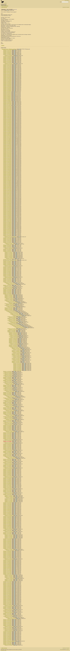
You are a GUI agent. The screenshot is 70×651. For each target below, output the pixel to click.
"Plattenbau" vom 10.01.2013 (7, 72)
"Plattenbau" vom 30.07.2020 (13, 338)
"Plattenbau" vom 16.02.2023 (7, 506)
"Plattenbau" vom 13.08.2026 (9, 645)
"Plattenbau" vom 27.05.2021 (10, 258)
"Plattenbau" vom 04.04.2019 (7, 394)
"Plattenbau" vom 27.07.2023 (9, 499)
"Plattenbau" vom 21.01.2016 (7, 199)
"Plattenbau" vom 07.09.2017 (7, 275)
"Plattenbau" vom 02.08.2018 (13, 302)
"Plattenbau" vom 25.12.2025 (11, 618)
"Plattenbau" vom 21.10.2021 (16, 358)
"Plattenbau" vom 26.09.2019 (7, 402)
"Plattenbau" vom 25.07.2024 (7, 559)
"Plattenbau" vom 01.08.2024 (7, 560)
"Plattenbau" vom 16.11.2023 (9, 531)
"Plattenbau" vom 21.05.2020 (10, 419)
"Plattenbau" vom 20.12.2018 (7, 388)
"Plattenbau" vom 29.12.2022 (17, 370)
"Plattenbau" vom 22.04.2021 (16, 350)
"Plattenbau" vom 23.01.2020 (7, 411)
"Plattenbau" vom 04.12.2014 (7, 152)
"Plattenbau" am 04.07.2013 (7, 92)
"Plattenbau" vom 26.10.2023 (9, 529)
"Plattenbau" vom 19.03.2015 (7, 164)
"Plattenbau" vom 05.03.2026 (9, 626)
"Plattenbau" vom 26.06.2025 (10, 578)
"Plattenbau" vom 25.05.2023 (7, 516)
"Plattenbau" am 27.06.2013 (7, 91)
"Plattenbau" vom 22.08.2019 (14, 324)
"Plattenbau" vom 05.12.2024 (7, 574)
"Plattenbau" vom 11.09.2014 (7, 142)
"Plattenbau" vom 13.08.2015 (7, 181)
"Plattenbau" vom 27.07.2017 (7, 270)
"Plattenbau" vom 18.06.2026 (7, 638)
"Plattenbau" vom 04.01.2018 (7, 287)
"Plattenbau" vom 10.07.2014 (7, 135)
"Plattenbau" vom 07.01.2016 (7, 198)
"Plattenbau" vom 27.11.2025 (9, 615)
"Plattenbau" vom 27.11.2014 (7, 151)
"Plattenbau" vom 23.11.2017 (9, 282)
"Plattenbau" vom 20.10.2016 (7, 231)
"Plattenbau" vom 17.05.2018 (7, 373)
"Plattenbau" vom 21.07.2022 (9, 476)
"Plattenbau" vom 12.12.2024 (7, 581)
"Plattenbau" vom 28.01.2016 (7, 200)
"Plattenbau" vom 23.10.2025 (7, 611)
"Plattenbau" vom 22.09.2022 (7, 483)
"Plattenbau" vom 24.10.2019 (9, 404)
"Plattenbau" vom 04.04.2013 (7, 82)
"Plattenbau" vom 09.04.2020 (7, 416)
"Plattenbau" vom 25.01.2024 (7, 540)
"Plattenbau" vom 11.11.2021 (16, 360)
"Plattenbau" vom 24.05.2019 (9, 398)
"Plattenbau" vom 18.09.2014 (7, 143)
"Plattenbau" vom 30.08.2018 (7, 378)
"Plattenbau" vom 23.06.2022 (7, 473)
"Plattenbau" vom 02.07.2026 (7, 640)
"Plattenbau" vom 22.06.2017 (7, 266)
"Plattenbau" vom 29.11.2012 (7, 67)
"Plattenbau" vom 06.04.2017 (7, 251)
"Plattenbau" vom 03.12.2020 (7, 436)
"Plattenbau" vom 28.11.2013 (7, 109)
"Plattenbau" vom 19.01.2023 (7, 503)
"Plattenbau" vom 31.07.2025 (7, 603)
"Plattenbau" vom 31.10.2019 (11, 330)
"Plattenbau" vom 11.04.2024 (7, 548)
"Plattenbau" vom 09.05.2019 (13, 317)
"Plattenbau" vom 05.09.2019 (17, 326)
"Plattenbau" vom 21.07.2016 (7, 220)
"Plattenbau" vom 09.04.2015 (7, 166)
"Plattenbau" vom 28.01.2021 (13, 346)
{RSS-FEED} (61, 649)
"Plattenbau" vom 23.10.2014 (7, 147)
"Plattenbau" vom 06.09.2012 (7, 57)
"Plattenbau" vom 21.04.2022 (7, 467)
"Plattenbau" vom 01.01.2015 (7, 155)
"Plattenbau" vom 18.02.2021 (9, 439)
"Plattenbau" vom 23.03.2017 (7, 249)
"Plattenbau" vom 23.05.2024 (7, 553)
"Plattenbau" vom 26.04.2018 (7, 371)
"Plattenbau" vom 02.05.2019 (11, 316)
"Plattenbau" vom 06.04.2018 (9, 295)
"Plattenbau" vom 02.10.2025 (9, 609)
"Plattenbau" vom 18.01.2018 (9, 255)
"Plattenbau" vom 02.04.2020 (10, 415)
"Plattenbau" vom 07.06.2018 (10, 298)
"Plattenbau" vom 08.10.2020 (10, 431)
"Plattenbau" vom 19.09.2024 (7, 566)
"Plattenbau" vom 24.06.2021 (16, 353)
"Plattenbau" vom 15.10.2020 (13, 340)
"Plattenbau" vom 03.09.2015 (7, 183)
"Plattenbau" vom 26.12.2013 (7, 112)
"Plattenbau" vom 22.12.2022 (7, 493)
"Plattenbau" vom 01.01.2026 (7, 619)
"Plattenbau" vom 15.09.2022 (7, 482)
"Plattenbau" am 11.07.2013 (7, 93)
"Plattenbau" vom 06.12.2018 (7, 386)
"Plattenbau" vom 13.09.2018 (9, 305)
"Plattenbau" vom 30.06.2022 (7, 474)
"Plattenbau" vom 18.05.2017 (7, 262)
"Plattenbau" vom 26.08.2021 (7, 451)
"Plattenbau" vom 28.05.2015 (7, 172)
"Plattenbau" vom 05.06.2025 (7, 599)
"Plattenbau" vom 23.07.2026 (7, 642)
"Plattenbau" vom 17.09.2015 (7, 185)
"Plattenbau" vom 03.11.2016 (7, 232)
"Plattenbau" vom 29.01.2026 (7, 622)
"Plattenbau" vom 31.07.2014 (7, 137)
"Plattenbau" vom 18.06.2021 (7, 446)
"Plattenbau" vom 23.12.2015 (7, 196)
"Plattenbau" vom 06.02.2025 (7, 586)
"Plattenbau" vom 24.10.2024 (7, 570)
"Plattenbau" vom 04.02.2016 (7, 201)
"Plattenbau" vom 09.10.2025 (7, 610)
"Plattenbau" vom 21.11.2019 (10, 406)
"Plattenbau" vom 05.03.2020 (13, 333)
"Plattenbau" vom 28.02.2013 (7, 78)
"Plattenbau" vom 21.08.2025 (9, 605)
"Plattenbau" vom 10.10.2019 (13, 329)
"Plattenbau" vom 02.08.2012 (7, 52)
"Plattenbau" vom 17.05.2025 (7, 594)
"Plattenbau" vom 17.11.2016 (7, 234)
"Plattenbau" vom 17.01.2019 (7, 389)
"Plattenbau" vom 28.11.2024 (7, 573)
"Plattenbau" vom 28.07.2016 (7, 221)
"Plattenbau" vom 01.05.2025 (9, 576)
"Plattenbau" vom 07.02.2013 (7, 75)
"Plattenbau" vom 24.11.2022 (7, 490)
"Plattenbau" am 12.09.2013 (7, 100)
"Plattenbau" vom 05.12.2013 (7, 110)
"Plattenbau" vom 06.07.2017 (7, 268)
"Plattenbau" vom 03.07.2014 (7, 134)
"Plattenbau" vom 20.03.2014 (7, 122)
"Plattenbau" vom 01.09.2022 (7, 480)
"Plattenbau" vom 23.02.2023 (7, 507)
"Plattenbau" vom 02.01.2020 (7, 409)
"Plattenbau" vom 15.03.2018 (7, 293)
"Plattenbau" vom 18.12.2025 (10, 617)
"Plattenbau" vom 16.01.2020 (10, 410)
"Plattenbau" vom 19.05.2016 (7, 213)
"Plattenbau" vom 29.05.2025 (7, 598)
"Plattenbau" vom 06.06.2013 (7, 89)
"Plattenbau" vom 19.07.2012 (7, 50)
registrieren (67, 0)
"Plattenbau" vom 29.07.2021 (7, 449)
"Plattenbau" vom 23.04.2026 (7, 632)
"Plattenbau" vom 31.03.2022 (7, 465)
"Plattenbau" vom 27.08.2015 (7, 182)
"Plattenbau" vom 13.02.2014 (7, 118)
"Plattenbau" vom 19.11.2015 (7, 192)
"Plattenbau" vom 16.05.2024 (7, 552)
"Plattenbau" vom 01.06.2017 (7, 263)
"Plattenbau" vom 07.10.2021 (7, 454)
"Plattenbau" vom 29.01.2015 (7, 158)
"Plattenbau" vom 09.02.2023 (7, 505)
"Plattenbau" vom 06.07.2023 (10, 497)
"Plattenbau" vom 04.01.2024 (9, 535)
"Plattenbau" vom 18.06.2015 (7, 174)
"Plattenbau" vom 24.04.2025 (7, 595)
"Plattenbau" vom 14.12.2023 (7, 533)
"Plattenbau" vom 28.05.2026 (7, 636)
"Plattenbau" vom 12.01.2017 (7, 241)
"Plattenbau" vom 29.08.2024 (7, 563)
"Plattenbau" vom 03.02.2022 (7, 462)
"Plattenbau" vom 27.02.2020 (13, 332)
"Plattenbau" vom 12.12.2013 (7, 111)
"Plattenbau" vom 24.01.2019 (9, 390)
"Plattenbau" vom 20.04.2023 (7, 512)
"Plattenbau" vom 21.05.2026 (7, 635)
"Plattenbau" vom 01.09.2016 (7, 225)
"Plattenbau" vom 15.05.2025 (7, 596)
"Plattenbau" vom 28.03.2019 (14, 313)
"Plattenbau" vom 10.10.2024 (7, 568)
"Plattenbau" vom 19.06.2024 (9, 577)
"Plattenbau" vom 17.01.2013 (7, 73)
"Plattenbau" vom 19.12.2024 (7, 582)
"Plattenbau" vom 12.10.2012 (7, 61)
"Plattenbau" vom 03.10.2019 (11, 328)
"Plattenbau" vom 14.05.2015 (7, 170)
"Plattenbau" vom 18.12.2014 (7, 153)
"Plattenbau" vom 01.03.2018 (7, 291)
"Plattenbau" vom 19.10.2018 (9, 381)
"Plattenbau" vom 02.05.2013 (7, 85)
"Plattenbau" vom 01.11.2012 (7, 64)
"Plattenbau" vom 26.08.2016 (7, 224)
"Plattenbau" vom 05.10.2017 (9, 265)
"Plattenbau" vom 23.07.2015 (7, 178)
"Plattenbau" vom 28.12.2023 (9, 534)
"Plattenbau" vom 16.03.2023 (9, 495)
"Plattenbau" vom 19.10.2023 (7, 528)
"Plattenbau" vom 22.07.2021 (7, 448)
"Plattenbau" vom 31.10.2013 (7, 106)
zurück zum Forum (4, 7)
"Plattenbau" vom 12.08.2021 (16, 355)
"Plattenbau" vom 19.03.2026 (7, 628)
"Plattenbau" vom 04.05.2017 (7, 261)
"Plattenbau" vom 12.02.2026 (7, 624)
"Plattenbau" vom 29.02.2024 (7, 543)
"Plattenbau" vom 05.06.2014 (7, 131)
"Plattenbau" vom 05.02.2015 (7, 159)
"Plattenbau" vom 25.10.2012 (7, 62)
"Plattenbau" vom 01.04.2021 (16, 348)
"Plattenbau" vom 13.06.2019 (7, 400)
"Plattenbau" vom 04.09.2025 (7, 607)
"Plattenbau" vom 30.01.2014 (7, 116)
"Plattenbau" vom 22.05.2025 (7, 597)
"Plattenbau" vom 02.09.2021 (7, 452)
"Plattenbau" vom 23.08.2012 (7, 54)
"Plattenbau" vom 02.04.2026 (7, 629)
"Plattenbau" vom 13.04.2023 (7, 511)
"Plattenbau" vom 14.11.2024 (7, 572)
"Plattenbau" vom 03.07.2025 (7, 600)
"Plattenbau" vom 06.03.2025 (7, 589)
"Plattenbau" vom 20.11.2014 (7, 150)
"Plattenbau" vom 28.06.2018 (9, 376)
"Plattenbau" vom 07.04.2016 (7, 208)
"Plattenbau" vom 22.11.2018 (9, 307)
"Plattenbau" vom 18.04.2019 (10, 396)
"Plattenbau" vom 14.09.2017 (7, 276)
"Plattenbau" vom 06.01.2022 (7, 460)
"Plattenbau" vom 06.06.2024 (9, 537)
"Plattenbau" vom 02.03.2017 (7, 247)
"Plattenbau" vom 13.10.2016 (7, 230)
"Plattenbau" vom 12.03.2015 (7, 163)
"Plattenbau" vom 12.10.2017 (7, 278)
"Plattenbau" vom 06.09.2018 (9, 379)
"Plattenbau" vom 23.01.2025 (7, 584)
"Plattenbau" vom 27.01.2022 (17, 363)
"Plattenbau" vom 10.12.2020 (13, 342)
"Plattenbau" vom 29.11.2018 (7, 385)
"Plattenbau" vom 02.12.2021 (10, 457)
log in (65, 0)
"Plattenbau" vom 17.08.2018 (10, 304)
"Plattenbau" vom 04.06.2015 (7, 173)
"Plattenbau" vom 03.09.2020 (7, 427)
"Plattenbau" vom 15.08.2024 (7, 562)
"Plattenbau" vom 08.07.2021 (7, 447)
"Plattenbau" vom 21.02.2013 (7, 77)
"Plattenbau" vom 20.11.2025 (7, 614)
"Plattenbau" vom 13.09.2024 (7, 565)
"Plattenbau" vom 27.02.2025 (7, 588)
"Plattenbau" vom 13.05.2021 (7, 445)
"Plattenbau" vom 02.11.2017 (7, 280)
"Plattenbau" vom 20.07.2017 (7, 269)
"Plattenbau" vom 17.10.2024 (7, 569)
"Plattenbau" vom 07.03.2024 (7, 544)
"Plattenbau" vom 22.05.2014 (7, 129)
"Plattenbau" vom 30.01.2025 (7, 585)
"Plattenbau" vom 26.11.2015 (7, 193)
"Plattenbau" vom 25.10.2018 (7, 382)
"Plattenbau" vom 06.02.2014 (7, 117)
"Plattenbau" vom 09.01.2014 (7, 114)
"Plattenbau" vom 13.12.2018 (9, 387)
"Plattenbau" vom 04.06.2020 (13, 336)
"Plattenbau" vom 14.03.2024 (7, 545)
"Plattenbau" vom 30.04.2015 (7, 169)
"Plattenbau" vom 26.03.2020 (9, 414)
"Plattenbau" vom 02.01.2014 (7, 113)
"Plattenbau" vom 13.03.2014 (7, 121)
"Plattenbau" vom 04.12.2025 (7, 616)
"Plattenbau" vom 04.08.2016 (7, 222)
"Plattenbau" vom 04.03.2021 (7, 440)
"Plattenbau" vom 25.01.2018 (7, 289)
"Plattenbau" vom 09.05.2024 (7, 551)
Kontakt (5, 650)
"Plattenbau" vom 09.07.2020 (7, 423)
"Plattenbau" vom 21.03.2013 (7, 80)
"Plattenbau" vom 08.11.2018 (10, 384)
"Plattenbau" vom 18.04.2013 (7, 83)
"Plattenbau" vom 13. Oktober (7, 485)
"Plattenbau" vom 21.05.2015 (7, 171)
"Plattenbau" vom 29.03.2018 (9, 294)
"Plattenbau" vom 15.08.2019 (13, 323)
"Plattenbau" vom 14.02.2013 (7, 76)
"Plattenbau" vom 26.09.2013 (7, 102)
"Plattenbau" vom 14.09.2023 (7, 524)
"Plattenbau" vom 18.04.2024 (9, 549)
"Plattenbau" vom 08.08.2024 (7, 561)
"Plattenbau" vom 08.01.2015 (7, 156)
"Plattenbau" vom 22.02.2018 (7, 290)
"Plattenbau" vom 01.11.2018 (9, 383)
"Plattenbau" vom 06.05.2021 (7, 444)
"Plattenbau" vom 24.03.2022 (17, 366)
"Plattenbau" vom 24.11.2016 (7, 235)
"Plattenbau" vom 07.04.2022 (17, 367)
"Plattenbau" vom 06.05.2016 (7, 211)
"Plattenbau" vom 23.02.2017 (7, 246)
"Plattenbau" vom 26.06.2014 (7, 133)
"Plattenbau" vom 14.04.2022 (7, 466)
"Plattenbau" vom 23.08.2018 (7, 377)
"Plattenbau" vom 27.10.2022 (7, 486)
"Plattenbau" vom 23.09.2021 (16, 356)
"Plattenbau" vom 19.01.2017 (7, 242)
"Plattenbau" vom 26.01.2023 (7, 504)
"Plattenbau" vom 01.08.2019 (14, 322)
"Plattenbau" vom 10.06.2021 (17, 352)
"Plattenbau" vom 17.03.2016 (7, 206)
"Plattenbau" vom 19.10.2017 (9, 253)
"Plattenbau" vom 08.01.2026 (7, 620)
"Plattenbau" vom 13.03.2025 (7, 590)
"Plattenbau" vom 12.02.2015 (7, 160)
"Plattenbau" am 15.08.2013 (7, 97)
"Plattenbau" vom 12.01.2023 (7, 502)
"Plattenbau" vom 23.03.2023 (9, 496)
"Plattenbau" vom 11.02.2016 (7, 202)
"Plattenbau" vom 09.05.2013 (7, 86)
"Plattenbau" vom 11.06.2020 (14, 337)
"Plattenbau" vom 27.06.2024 (7, 556)
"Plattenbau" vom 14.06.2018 (9, 299)
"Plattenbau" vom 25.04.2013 (7, 84)
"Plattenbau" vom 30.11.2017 (10, 283)
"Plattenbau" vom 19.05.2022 (7, 470)
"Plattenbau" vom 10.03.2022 (17, 365)
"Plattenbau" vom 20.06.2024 (7, 555)
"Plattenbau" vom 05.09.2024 (7, 564)
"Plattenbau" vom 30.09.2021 (17, 357)
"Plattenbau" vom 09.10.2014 (7, 145)
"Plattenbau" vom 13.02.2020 (7, 413)
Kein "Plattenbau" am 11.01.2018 (7, 288)
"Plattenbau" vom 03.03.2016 (7, 204)
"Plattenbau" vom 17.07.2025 (7, 601)
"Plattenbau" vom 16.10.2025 (9, 580)
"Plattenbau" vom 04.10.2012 (7, 60)
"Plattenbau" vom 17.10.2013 (7, 104)
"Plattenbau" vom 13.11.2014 (7, 149)
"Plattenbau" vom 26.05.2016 (7, 214)
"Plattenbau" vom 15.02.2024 (9, 536)
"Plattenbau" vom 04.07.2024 (7, 557)
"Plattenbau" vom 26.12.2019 (17, 315)
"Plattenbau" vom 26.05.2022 (7, 471)
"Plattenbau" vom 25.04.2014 (7, 126)
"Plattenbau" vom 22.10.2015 (7, 189)
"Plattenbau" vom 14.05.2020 (9, 418)
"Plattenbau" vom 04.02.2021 (14, 347)
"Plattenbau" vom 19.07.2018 (10, 301)
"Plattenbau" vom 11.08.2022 (7, 478)
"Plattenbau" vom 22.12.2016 (7, 239)
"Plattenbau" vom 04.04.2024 (7, 547)
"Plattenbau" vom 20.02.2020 (11, 331)
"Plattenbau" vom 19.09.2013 (7, 101)
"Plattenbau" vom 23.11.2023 (7, 532)
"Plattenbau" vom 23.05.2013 (7, 87)
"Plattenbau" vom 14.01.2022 (9, 461)
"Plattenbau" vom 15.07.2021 (16, 354)
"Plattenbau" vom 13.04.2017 (7, 259)
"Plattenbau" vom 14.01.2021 (7, 437)
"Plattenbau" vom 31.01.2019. (10, 391)
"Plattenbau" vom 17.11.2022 (7, 489)
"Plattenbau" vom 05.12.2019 (7, 408)
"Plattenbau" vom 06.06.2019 (11, 318)
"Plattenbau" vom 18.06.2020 (7, 421)
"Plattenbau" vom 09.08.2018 (9, 303)
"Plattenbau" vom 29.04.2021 (16, 351)
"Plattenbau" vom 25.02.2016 (7, 203)
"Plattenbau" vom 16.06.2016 (7, 216)
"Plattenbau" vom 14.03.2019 (11, 311)
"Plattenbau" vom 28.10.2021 (16, 359)
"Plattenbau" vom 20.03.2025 (7, 591)
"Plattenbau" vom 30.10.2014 (7, 148)
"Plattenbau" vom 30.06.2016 (7, 218)
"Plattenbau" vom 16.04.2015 (7, 167)
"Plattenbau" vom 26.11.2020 (7, 435)
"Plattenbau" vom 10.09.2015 (7, 184)
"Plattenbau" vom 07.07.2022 (7, 475)
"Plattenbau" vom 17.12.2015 (7, 195)
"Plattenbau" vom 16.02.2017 (7, 245)
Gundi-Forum (2, 650)
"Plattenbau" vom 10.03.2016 (7, 205)
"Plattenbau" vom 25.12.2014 (7, 154)
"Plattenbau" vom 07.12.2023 (9, 286)
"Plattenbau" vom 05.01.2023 (7, 494)
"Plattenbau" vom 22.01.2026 (7, 621)
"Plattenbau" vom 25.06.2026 (7, 639)
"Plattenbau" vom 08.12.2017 (11, 284)
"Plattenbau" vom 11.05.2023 (7, 514)
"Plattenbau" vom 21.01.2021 (7, 438)
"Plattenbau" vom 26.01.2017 (9, 243)
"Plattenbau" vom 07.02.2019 (7, 392)
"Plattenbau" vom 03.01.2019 (9, 308)
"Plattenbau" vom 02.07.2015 (7, 176)
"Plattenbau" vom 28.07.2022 (7, 477)
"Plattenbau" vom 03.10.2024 (7, 567)
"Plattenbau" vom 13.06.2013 (7, 90)
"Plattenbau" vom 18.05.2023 (9, 515)
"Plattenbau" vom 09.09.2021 (9, 453)
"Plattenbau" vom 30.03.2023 (7, 509)
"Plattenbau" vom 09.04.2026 (9, 630)
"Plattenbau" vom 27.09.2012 (7, 59)
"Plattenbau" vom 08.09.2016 (7, 226)
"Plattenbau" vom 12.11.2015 (7, 191)
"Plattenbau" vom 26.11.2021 (9, 456)
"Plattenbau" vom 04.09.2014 (7, 141)
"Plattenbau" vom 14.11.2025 (7, 613)
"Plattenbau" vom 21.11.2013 (7, 108)
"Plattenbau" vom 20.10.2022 (17, 369)
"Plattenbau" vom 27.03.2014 (7, 123)
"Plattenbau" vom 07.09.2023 (7, 523)
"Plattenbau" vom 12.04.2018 (9, 296)
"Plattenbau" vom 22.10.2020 (7, 432)
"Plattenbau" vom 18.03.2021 (7, 442)
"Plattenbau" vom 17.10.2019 (7, 403)
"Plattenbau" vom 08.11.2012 (7, 65)
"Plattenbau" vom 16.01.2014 (7, 115)
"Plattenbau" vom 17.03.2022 (7, 464)
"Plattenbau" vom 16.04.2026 (7, 631)
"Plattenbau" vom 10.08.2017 (7, 272)
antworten (2, 45)
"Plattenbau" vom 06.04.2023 (7, 510)
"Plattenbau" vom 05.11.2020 (13, 341)
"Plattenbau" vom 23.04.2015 (7, 168)
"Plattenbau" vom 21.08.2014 (7, 140)
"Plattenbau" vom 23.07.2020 (7, 425)
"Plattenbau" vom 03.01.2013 (7, 71)
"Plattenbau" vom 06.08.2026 (7, 644)
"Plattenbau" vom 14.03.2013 (7, 79)
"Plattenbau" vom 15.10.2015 (7, 188)
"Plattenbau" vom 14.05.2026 (7, 634)
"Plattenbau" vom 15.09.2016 (7, 227)
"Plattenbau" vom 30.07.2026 (7, 643)
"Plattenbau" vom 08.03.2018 (7, 292)
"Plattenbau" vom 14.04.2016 (7, 209)
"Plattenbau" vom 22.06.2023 (7, 519)
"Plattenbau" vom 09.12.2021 (11, 458)
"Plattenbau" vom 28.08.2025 (7, 606)
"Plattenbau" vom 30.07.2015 (7, 179)
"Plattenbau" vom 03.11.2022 (7, 487)
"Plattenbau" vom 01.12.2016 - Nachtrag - (10, 236)
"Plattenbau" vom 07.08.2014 (7, 138)
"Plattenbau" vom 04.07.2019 (13, 319)
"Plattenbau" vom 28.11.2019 (7, 407)
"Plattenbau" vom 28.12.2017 (9, 254)
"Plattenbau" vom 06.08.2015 (7, 180)
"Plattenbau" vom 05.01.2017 (7, 240)
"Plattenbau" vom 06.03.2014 (7, 120)
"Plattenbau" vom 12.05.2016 (7, 212)
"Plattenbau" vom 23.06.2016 (7, 217)
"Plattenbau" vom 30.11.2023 (9, 501)
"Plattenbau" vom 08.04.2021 (17, 349)
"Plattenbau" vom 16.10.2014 (7, 146)
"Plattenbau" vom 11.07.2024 (7, 558)
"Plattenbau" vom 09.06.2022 (7, 472)
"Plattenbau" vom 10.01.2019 (9, 309)
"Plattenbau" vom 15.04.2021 (7, 443)
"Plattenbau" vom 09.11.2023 (7, 530)
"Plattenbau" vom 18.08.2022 (7, 479)
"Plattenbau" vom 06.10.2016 (7, 229)
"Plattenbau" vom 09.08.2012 (7, 53)
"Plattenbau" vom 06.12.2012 (7, 68)
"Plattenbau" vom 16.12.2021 (16, 361)
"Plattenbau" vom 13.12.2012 (7, 69)
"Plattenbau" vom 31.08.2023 (7, 522)
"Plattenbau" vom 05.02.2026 (7, 623)
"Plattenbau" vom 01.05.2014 (7, 127)
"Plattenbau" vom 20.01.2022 (16, 362)
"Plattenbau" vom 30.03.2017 (7, 250)
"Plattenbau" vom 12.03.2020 (13, 334)
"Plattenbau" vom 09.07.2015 (7, 177)
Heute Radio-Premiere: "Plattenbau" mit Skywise (10, 260)
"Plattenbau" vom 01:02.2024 (7, 541)
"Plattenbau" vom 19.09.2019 (20, 327)
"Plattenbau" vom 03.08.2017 (7, 271)
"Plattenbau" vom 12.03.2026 (7, 627)
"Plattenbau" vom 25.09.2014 (7, 144)
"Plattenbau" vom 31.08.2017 (7, 274)
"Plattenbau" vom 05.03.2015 (7, 162)
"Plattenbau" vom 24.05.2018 (9, 374)
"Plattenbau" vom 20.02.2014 (7, 119)
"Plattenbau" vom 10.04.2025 (7, 593)
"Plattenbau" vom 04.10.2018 (7, 380)
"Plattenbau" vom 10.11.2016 (7, 233)
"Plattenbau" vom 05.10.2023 (7, 526)
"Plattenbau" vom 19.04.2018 (9, 297)
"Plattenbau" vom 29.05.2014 (7, 130)
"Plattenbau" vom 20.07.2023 (9, 498)
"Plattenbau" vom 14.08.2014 (7, 139)
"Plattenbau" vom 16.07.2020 (9, 424)
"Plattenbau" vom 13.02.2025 (7, 587)
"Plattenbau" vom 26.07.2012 (7, 51)
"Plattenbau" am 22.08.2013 (7, 98)
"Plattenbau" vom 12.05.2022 (7, 469)
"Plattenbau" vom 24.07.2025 (7, 602)
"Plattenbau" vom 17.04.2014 (7, 125)
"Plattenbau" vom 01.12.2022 (7, 491)
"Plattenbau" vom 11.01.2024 (7, 538)
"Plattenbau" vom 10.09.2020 (7, 428)
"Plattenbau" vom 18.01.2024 (7, 539)
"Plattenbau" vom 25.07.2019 (13, 321)
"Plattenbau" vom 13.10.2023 (7, 527)
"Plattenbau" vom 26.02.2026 (7, 625)
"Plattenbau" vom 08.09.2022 (7, 481)
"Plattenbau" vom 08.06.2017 (7, 264)
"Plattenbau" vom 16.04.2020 (9, 417)
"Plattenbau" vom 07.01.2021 (13, 345)
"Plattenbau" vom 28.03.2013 (7, 81)
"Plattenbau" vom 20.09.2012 (7, 58)
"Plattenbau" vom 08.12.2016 (7, 237)
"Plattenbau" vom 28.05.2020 (7, 420)
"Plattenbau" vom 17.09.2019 (7, 429)
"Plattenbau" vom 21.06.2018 (7, 375)
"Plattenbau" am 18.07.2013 (7, 94)
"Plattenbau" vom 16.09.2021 (9, 450)
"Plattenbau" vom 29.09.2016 (7, 228)
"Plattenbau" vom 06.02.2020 (7, 412)
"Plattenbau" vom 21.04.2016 (7, 210)
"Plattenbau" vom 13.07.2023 (7, 520)
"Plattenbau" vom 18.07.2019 (11, 320)
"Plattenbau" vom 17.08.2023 (9, 500)
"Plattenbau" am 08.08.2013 (7, 96)
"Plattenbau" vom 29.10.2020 (7, 433)
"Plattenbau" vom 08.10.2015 (7, 187)
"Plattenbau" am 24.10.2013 (7, 105)
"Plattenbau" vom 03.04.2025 (7, 592)
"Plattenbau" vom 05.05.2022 (7, 468)
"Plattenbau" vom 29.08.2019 (16, 325)
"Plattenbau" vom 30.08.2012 (7, 56)
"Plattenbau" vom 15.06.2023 (7, 518)
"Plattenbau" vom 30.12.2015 (7, 197)
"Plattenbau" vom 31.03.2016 (7, 207)
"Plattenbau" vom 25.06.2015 (7, 175)
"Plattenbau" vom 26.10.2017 (7, 279)
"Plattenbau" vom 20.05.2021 (9, 257)
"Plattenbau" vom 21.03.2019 (13, 312)
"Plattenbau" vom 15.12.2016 (7, 238)
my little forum (67, 649)
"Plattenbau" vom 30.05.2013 (7, 88)
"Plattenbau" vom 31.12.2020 (13, 344)
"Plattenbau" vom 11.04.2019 (9, 395)
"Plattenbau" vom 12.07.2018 (9, 300)
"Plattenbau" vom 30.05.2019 (10, 399)
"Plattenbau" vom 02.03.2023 (7, 508)
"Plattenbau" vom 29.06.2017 (7, 267)
